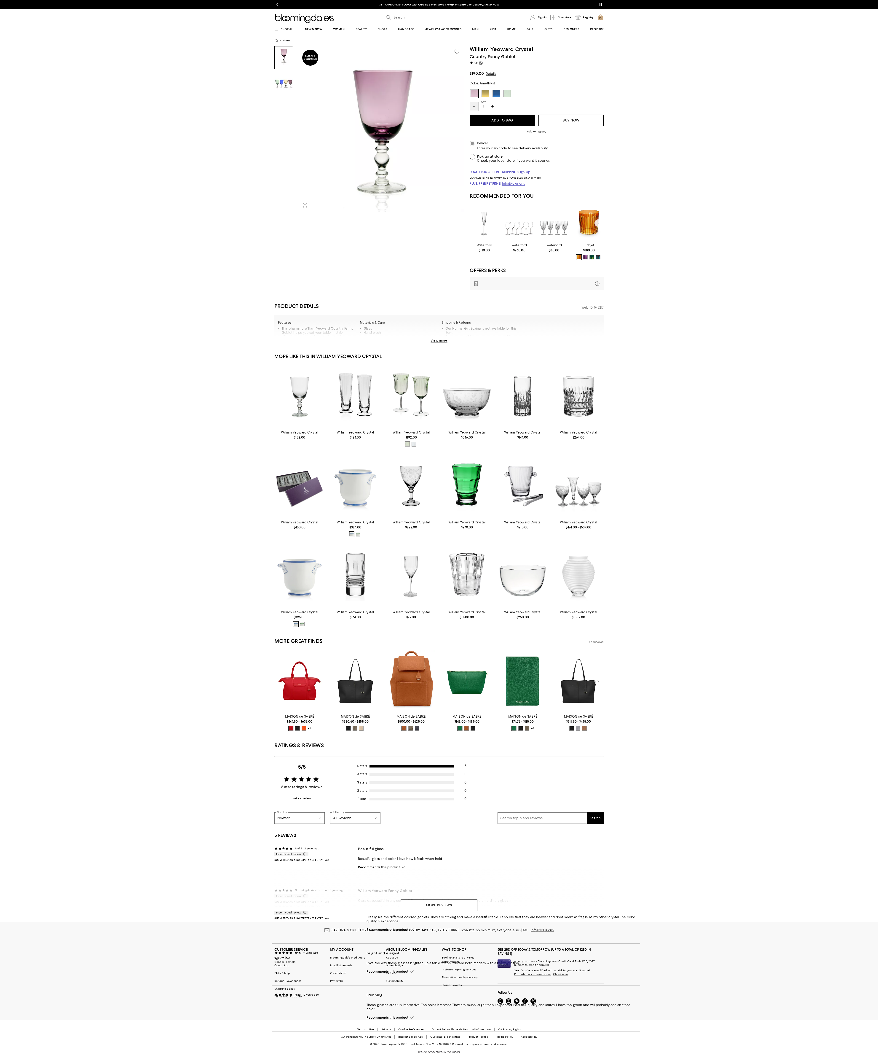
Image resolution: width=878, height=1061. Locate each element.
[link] (484, 247)
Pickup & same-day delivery (460, 977)
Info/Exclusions (513, 183)
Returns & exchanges (287, 981)
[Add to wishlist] (457, 51)
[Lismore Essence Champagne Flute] (484, 223)
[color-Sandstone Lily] (584, 728)
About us (392, 957)
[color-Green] (591, 257)
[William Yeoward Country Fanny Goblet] (299, 396)
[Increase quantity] (492, 106)
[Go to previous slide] (277, 4)
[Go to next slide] (595, 4)
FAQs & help (282, 973)
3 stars (362, 782)
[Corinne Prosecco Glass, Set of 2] (355, 396)
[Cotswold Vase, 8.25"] (467, 486)
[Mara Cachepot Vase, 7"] (299, 575)
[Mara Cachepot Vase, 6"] (355, 486)
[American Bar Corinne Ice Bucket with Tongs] (523, 486)
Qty (483, 101)
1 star (362, 799)
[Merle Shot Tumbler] (523, 396)
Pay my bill (337, 981)
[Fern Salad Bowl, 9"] (467, 396)
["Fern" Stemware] (578, 486)
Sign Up (524, 172)
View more (439, 340)
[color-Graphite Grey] (417, 728)
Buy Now (571, 120)
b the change (394, 965)
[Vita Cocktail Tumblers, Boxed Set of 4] (299, 486)
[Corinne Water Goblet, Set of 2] (411, 396)
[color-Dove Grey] (578, 728)
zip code (500, 148)
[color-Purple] (585, 257)
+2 (309, 728)
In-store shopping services (459, 969)
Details (491, 73)
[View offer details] (537, 283)
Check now (560, 974)
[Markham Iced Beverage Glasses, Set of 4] (554, 223)
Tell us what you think (288, 996)
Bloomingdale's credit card (347, 957)
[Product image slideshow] (381, 129)
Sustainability (395, 981)
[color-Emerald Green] (460, 728)
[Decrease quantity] (474, 106)
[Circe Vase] (578, 575)
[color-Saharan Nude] (361, 728)
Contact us (281, 965)
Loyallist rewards (341, 965)
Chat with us (282, 957)
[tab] (283, 57)
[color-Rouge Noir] (473, 728)
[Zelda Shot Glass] (355, 575)
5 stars (362, 766)
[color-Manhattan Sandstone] (466, 728)
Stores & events (452, 985)
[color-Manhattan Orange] (304, 728)
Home (286, 40)
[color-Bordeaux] (598, 257)
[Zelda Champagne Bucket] (467, 575)
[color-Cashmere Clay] (355, 728)
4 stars (362, 774)
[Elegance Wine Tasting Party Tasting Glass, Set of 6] (519, 223)
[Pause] (601, 4)
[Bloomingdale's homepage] (276, 40)
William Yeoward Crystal (501, 49)
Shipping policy (284, 988)
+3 (532, 728)
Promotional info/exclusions (532, 974)
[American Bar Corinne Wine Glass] (411, 575)
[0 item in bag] (600, 17)
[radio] (579, 257)
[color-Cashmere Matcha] (527, 728)
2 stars (362, 790)
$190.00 (477, 73)
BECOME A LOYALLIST (396, 4)
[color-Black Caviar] (297, 728)
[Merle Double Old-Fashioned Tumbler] (578, 396)
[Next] (598, 223)
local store (506, 160)
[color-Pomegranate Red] (291, 728)
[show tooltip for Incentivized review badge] (304, 854)
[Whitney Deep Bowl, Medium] (523, 575)
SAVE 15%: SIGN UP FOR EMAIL (354, 930)
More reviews (439, 905)
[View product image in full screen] (305, 205)
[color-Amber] (579, 257)
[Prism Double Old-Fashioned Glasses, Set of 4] (589, 223)
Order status (338, 973)
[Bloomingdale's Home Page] (304, 18)
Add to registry (536, 131)
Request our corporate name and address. (480, 1044)
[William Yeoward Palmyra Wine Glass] (411, 486)
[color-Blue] (414, 444)
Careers (391, 973)
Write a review (302, 798)
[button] (369, 129)
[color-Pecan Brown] (404, 728)
